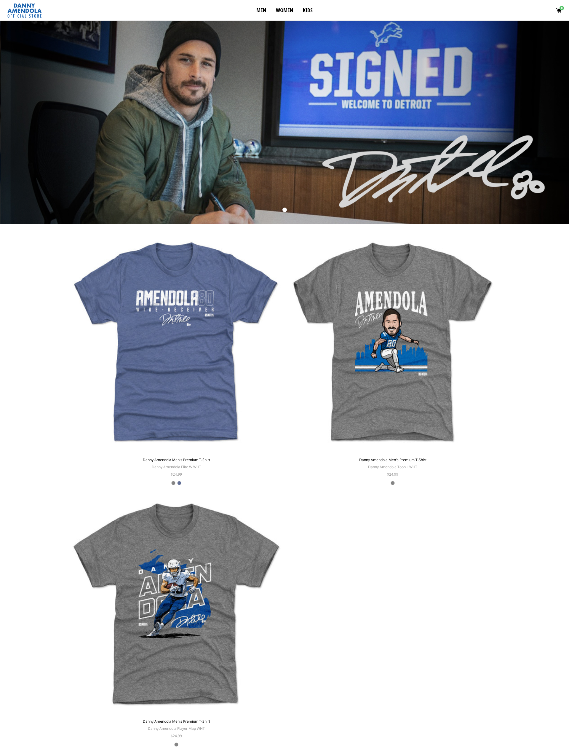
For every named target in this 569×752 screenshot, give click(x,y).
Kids (308, 10)
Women (284, 10)
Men (261, 10)
